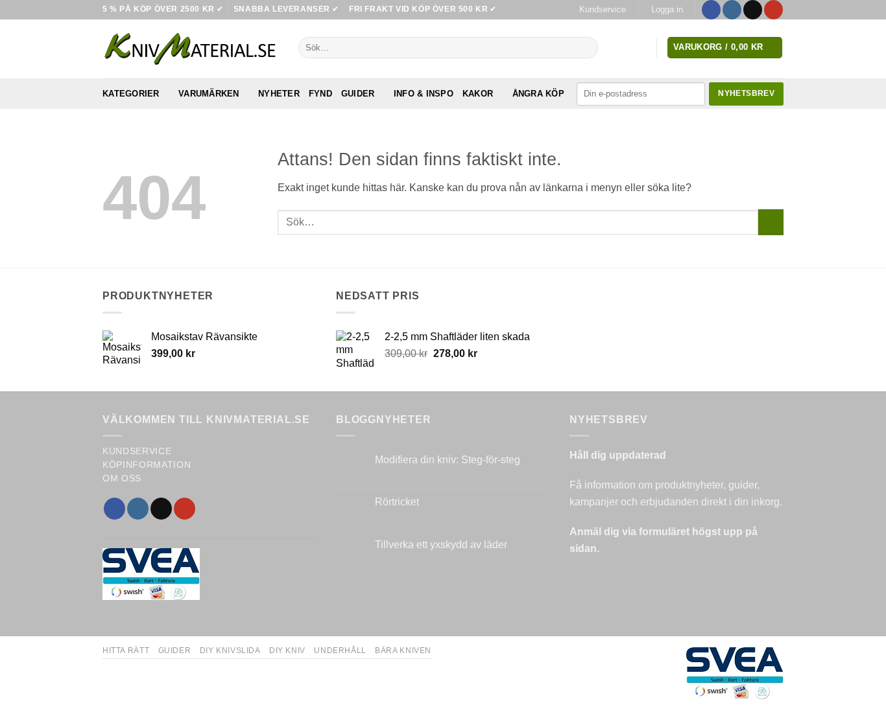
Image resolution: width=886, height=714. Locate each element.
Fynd (320, 93)
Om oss (121, 478)
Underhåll (340, 650)
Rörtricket (397, 501)
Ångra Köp (538, 93)
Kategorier (131, 93)
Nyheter (279, 93)
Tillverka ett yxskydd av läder (441, 544)
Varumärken (208, 93)
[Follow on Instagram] (732, 9)
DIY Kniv (287, 650)
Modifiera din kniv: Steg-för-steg (447, 459)
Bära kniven (403, 650)
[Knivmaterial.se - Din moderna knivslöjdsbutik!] (190, 49)
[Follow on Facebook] (711, 9)
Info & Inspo (423, 93)
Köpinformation (146, 465)
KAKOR (477, 93)
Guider (358, 93)
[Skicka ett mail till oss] (752, 9)
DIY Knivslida (230, 650)
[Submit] (585, 48)
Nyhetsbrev (746, 93)
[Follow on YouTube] (773, 9)
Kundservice (602, 9)
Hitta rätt (125, 650)
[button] (666, 9)
